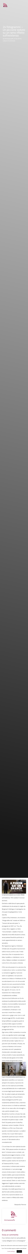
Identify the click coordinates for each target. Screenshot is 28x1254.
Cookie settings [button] (11, 1251)
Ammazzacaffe (9, 39)
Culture (5, 41)
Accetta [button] (19, 1251)
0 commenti (11, 41)
